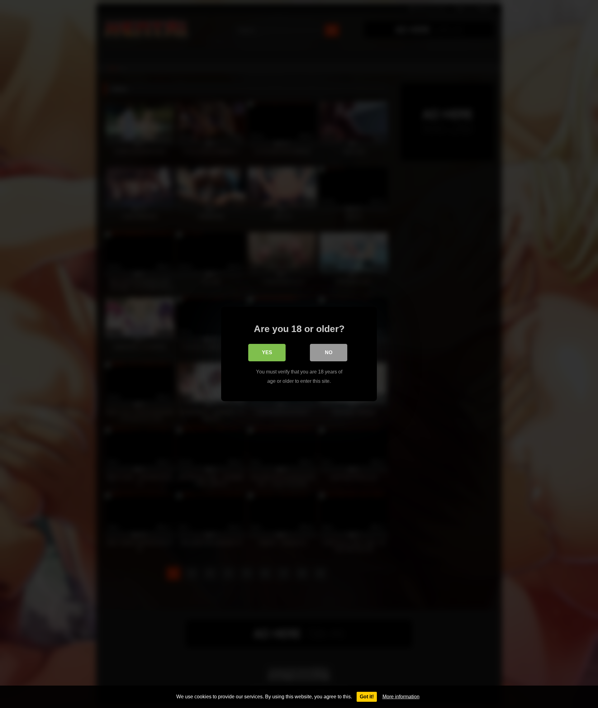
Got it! (367, 696)
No (328, 352)
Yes (267, 352)
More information (401, 696)
